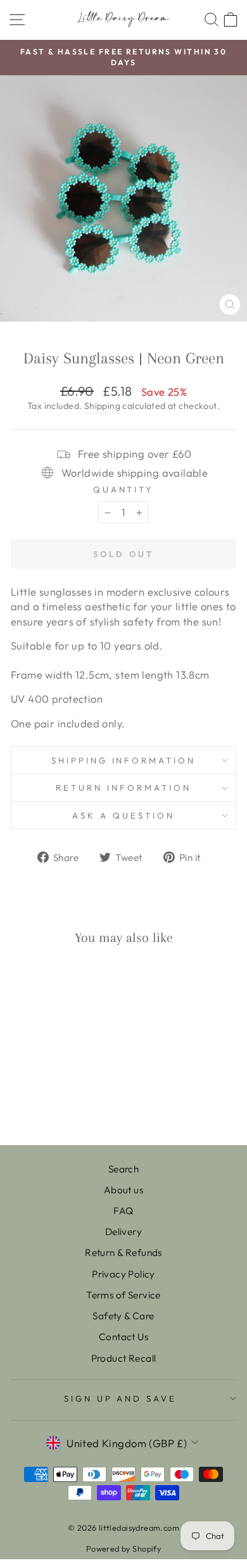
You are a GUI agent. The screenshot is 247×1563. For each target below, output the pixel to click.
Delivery (123, 1232)
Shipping (102, 405)
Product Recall (123, 1358)
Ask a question (123, 815)
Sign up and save (120, 1398)
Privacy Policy (123, 1274)
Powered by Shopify (123, 1548)
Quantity (124, 489)
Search (123, 1169)
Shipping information (123, 760)
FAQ (123, 1211)
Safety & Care (123, 1316)
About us (123, 1190)
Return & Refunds (123, 1252)
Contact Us (123, 1337)
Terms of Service (123, 1295)
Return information (123, 787)
